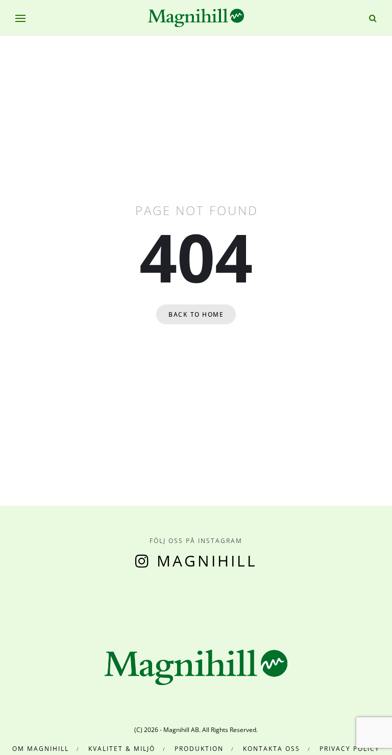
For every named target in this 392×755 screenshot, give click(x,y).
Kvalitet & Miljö (121, 748)
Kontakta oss (271, 748)
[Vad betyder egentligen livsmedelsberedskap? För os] (54, 600)
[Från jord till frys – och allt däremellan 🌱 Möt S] (201, 600)
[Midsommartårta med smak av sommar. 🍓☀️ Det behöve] (5, 600)
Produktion (199, 748)
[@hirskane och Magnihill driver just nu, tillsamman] (152, 600)
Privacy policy (350, 748)
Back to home (196, 314)
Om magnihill (40, 748)
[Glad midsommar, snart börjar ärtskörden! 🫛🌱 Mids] (103, 600)
